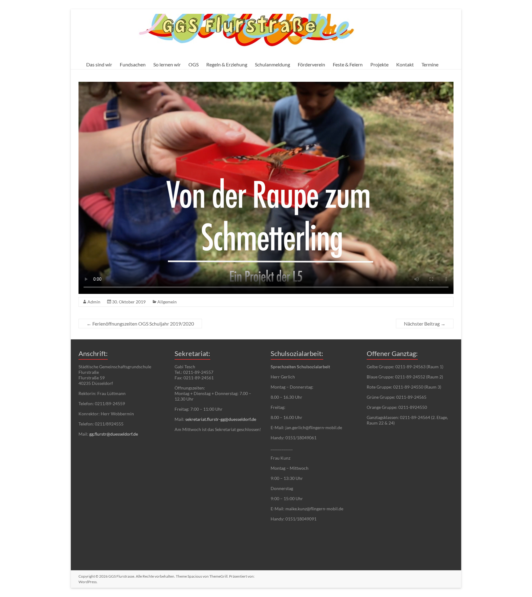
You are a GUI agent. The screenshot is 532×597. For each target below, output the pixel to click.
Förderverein (311, 64)
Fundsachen (133, 64)
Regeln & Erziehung (226, 64)
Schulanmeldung (272, 64)
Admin (93, 301)
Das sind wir (99, 64)
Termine (429, 64)
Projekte (379, 64)
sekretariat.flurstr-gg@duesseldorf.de (220, 419)
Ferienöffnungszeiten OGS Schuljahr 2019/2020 (140, 323)
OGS (193, 64)
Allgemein (167, 301)
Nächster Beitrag (424, 323)
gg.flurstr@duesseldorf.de (113, 434)
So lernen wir (167, 64)
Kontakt (405, 64)
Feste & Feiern (348, 64)
